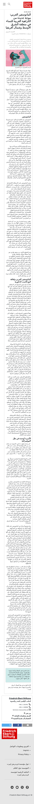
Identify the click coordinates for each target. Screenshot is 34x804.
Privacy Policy (23, 754)
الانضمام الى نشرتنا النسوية (22, 718)
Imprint (26, 750)
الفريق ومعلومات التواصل (22, 716)
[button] (27, 725)
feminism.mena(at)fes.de (20, 710)
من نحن (28, 713)
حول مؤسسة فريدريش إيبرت (18, 764)
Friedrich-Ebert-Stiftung (20, 698)
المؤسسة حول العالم (21, 768)
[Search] (9, 4)
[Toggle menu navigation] (4, 4)
